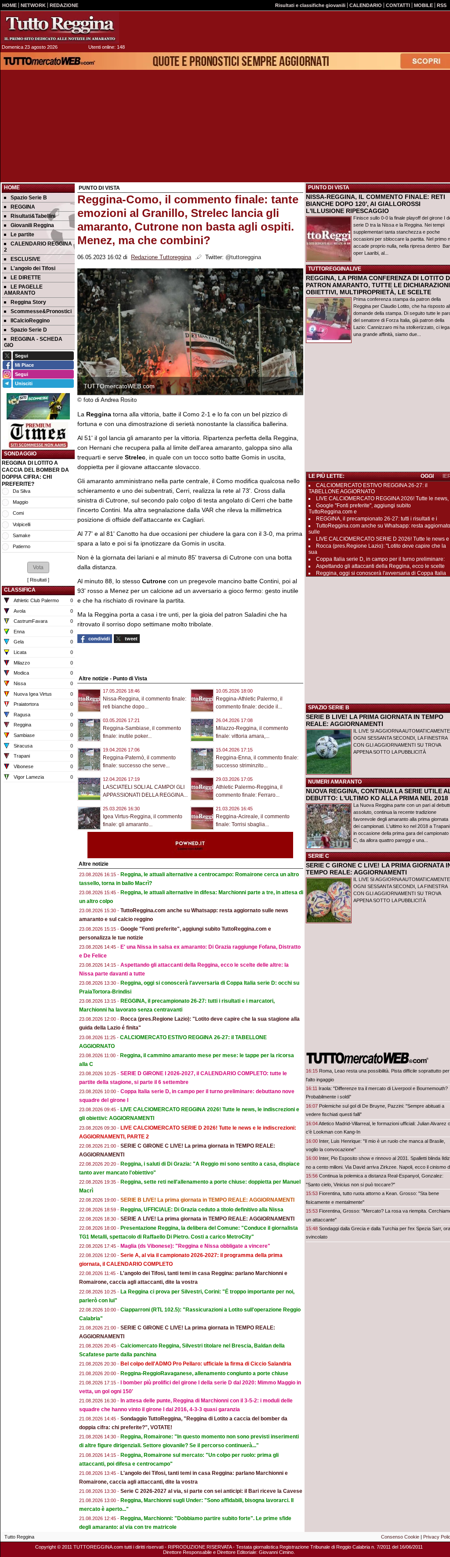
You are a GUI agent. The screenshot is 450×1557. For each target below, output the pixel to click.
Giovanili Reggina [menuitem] (32, 225)
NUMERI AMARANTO (335, 782)
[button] (38, 567)
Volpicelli (21, 524)
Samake (21, 535)
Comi (18, 513)
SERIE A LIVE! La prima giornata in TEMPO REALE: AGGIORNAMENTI (207, 1219)
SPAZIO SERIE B (328, 707)
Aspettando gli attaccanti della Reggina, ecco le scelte (380, 566)
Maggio (20, 502)
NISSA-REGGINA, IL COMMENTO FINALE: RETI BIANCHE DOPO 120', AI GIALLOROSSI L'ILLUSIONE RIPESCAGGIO (375, 203)
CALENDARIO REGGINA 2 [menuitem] (38, 247)
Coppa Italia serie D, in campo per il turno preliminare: (380, 559)
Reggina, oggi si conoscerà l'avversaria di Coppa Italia (381, 573)
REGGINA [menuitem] (23, 207)
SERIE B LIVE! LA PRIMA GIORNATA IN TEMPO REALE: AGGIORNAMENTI (374, 720)
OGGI (427, 476)
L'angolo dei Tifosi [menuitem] (33, 268)
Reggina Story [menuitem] (28, 302)
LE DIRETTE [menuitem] (26, 278)
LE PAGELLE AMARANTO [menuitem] (23, 290)
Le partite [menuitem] (22, 234)
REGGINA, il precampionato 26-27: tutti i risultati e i (376, 519)
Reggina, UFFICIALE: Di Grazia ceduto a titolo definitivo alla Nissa (201, 1210)
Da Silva (21, 491)
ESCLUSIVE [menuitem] (25, 259)
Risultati (38, 579)
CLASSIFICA (20, 590)
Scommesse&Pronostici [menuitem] (41, 311)
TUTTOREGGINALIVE (334, 269)
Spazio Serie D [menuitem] (29, 330)
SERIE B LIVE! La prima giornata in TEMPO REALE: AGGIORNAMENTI (207, 1200)
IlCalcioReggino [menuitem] (30, 321)
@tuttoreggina (243, 257)
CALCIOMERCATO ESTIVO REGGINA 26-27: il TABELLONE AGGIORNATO (368, 488)
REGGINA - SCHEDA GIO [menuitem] (33, 342)
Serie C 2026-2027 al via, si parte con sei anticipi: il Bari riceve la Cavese (211, 1491)
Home (12, 187)
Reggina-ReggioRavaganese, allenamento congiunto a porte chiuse (204, 1373)
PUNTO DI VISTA (328, 187)
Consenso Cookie (400, 1536)
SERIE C (318, 856)
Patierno (21, 546)
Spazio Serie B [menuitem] (29, 198)
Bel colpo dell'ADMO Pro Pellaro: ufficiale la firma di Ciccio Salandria (205, 1364)
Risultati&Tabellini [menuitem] (33, 216)
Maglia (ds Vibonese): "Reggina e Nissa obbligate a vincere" (195, 1246)
